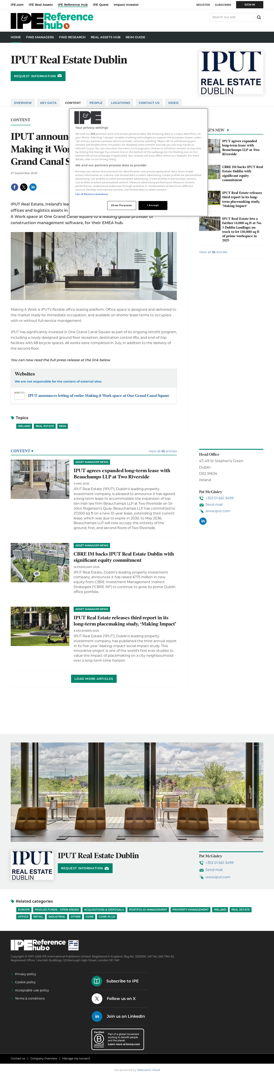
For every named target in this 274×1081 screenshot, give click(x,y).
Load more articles (93, 679)
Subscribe (223, 4)
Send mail (214, 505)
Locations (120, 103)
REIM (62, 426)
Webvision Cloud (148, 1070)
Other (75, 916)
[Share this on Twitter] (24, 187)
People (96, 103)
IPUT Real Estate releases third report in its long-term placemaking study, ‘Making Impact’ (242, 199)
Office (23, 916)
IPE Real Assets (41, 5)
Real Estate (45, 426)
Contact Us (149, 103)
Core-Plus (107, 916)
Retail (38, 916)
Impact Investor (126, 5)
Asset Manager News (91, 462)
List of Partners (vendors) (91, 194)
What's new (211, 130)
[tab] (231, 131)
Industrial (57, 916)
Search (258, 17)
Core (90, 916)
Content (73, 103)
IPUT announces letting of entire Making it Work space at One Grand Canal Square (98, 395)
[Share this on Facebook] (14, 187)
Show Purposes (121, 205)
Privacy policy (25, 974)
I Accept (153, 205)
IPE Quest (101, 5)
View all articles (213, 252)
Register (203, 4)
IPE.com (17, 5)
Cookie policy (25, 982)
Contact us (18, 1058)
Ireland (24, 426)
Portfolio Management (148, 909)
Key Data (48, 103)
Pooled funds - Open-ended (57, 909)
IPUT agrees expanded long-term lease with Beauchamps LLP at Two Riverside (240, 147)
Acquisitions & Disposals (104, 909)
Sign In (249, 4)
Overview (23, 103)
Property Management (190, 909)
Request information (35, 76)
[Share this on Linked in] (33, 187)
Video (173, 103)
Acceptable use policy (32, 990)
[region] (138, 162)
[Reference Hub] (52, 28)
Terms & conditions (30, 998)
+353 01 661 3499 (220, 498)
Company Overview (43, 1058)
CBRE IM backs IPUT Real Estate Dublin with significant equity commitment (242, 173)
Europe (24, 909)
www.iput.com (218, 511)
